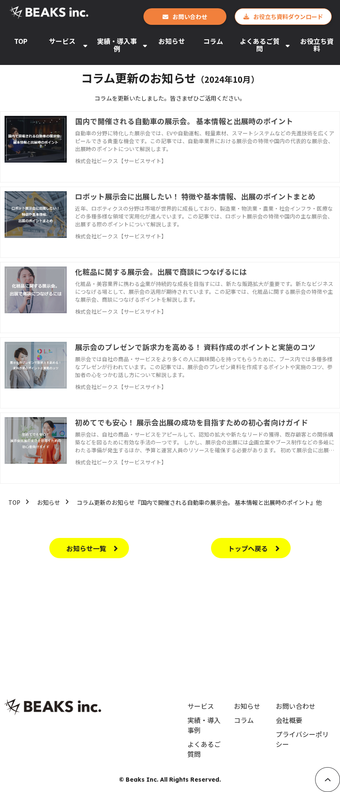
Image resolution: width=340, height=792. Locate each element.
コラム (213, 41)
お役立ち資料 (316, 44)
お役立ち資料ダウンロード (288, 16)
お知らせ (171, 41)
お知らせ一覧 (86, 548)
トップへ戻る (248, 548)
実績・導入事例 (117, 44)
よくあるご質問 (259, 44)
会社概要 (289, 720)
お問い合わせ (189, 16)
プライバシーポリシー (302, 739)
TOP (20, 41)
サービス (62, 41)
